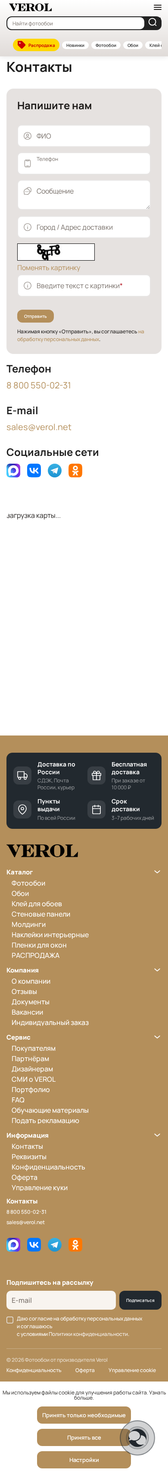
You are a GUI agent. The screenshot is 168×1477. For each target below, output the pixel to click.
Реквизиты (29, 1156)
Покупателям (34, 1048)
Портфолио (31, 1089)
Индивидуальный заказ (50, 1022)
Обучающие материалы (50, 1110)
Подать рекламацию (45, 1120)
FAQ (18, 1100)
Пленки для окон (39, 945)
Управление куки (40, 1187)
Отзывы (24, 991)
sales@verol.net (39, 427)
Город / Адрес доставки (75, 227)
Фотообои (106, 45)
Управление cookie (132, 1370)
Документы (31, 1001)
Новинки (75, 45)
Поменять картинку (48, 267)
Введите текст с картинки (80, 285)
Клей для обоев (37, 903)
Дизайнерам (32, 1069)
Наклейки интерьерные (50, 934)
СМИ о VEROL (34, 1079)
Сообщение (55, 191)
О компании (31, 981)
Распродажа (41, 45)
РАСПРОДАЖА (35, 955)
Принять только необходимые (84, 1415)
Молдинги (29, 924)
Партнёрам (30, 1058)
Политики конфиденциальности (88, 1334)
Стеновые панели (41, 914)
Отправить (35, 316)
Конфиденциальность (48, 1167)
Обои (133, 45)
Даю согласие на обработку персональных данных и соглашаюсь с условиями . (79, 1326)
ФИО (44, 136)
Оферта (24, 1177)
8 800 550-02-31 (38, 385)
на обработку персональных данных (80, 335)
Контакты (27, 1146)
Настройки (84, 1460)
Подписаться (140, 1300)
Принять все (84, 1437)
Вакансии (27, 1012)
